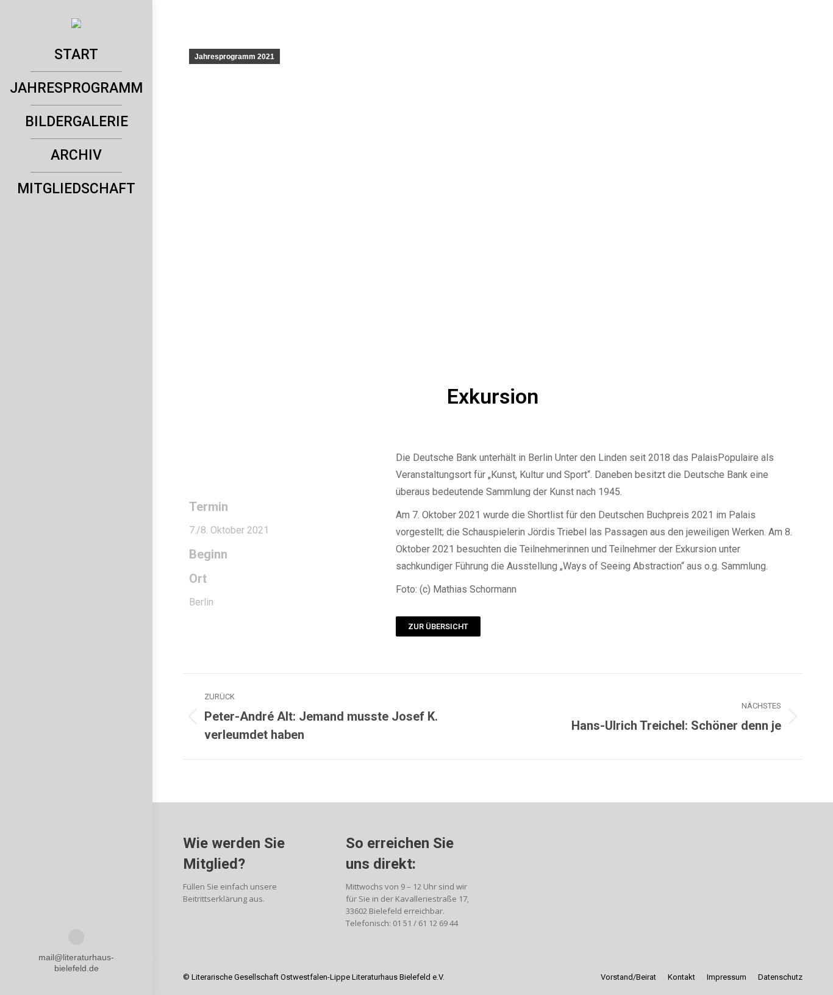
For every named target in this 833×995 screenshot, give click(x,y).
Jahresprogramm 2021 (234, 56)
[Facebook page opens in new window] (76, 937)
